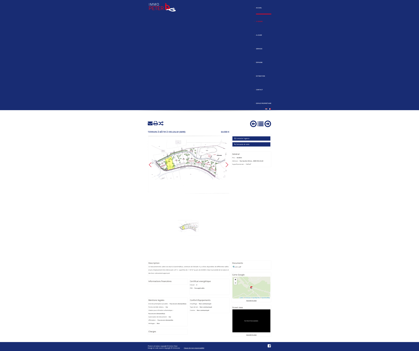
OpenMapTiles (256, 297)
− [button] (235, 283)
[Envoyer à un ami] (150, 123)
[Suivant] (267, 123)
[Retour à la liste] (260, 123)
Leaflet (241, 297)
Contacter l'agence (242, 138)
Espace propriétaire (263, 102)
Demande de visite (242, 144)
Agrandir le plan (251, 301)
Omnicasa (248, 297)
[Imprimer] (155, 123)
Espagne (259, 61)
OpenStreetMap (265, 297)
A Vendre (259, 20)
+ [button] (235, 279)
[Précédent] (253, 123)
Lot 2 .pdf (238, 267)
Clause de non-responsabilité (194, 348)
